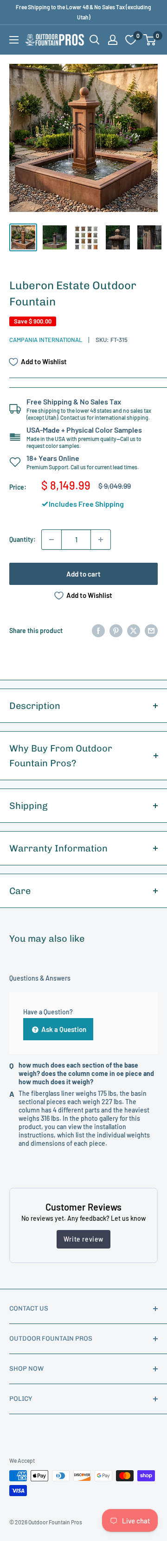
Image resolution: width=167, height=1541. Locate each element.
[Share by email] (151, 630)
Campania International (45, 339)
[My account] (112, 40)
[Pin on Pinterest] (115, 630)
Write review (83, 1239)
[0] (150, 39)
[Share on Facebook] (98, 630)
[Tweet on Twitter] (133, 630)
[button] (149, 39)
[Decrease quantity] (51, 539)
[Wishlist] (131, 40)
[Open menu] (14, 39)
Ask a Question (63, 1029)
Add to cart (83, 574)
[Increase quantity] (100, 539)
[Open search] (95, 40)
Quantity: (22, 539)
